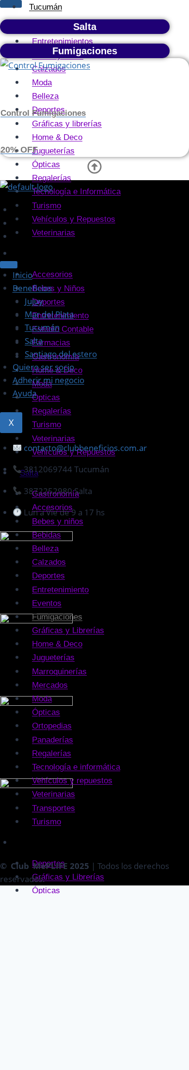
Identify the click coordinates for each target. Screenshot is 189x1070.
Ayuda (24, 393)
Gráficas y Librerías (68, 630)
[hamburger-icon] (11, 4)
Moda (42, 698)
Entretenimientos (62, 41)
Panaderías (52, 739)
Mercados (50, 685)
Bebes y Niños (58, 288)
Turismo (46, 205)
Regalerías (51, 411)
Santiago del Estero (55, 842)
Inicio (22, 274)
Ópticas (46, 397)
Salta (34, 340)
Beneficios (32, 288)
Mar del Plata (49, 314)
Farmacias (51, 342)
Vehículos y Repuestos (73, 219)
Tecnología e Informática (76, 191)
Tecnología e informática (76, 767)
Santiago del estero (61, 353)
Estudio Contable (63, 329)
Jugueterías (53, 657)
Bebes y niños (57, 521)
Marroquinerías (59, 671)
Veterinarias (53, 232)
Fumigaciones (57, 616)
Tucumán (42, 327)
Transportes (53, 808)
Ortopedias (52, 725)
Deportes (48, 302)
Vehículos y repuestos (72, 780)
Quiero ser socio (43, 366)
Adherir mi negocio (48, 380)
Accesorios (52, 274)
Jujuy (29, 253)
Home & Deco (57, 644)
